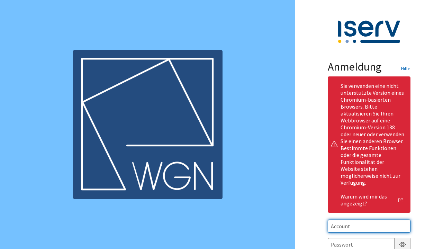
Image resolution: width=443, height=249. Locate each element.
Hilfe (405, 68)
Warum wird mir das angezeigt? (364, 200)
